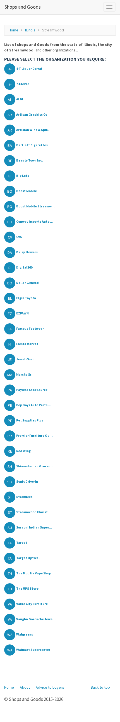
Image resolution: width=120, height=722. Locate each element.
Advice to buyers (50, 687)
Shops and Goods (22, 7)
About (25, 687)
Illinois (30, 30)
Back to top (100, 687)
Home (13, 30)
